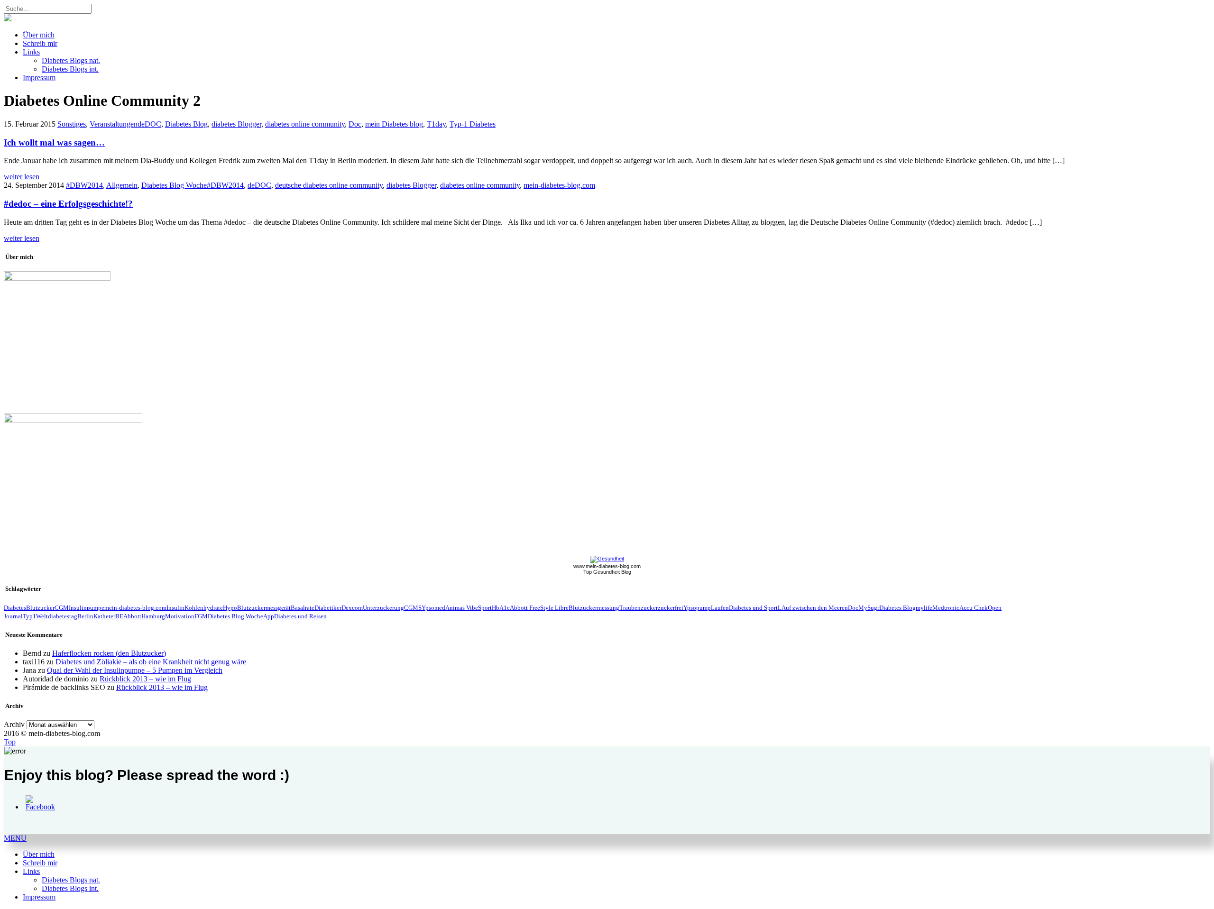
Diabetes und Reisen (300, 616)
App (268, 616)
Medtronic (945, 607)
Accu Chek (973, 607)
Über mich (39, 35)
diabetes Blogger (236, 124)
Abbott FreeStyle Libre (539, 607)
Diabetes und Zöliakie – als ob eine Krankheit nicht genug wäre (150, 662)
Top (10, 742)
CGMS (413, 607)
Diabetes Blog (186, 124)
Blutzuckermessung (594, 607)
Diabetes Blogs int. (70, 69)
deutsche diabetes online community (329, 185)
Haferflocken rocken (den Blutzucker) (109, 653)
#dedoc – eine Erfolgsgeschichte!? (68, 204)
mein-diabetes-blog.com (559, 185)
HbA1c (501, 607)
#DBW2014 (84, 185)
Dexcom (352, 607)
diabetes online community (305, 124)
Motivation (179, 616)
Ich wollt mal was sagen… (54, 142)
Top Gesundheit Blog (607, 572)
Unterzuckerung (383, 607)
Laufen (720, 607)
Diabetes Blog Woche (174, 185)
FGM (201, 616)
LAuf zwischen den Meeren (813, 607)
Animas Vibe (461, 607)
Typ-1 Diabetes (473, 124)
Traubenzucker (638, 607)
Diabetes (15, 607)
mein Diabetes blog (394, 124)
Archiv (14, 724)
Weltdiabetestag (56, 616)
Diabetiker (327, 607)
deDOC (149, 124)
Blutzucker (40, 607)
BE (119, 616)
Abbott (132, 616)
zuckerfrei (670, 607)
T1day (436, 124)
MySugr (868, 607)
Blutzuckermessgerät (264, 607)
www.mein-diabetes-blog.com (607, 566)
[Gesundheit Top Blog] (607, 558)
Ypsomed (433, 607)
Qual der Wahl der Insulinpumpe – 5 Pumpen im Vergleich (134, 670)
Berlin (85, 616)
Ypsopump (697, 607)
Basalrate (302, 607)
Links (31, 52)
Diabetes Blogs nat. (71, 60)
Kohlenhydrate (203, 607)
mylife (924, 607)
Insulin (175, 607)
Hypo (230, 607)
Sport (485, 607)
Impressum (39, 77)
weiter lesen (21, 177)
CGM (62, 607)
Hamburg (153, 616)
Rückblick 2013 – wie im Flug (145, 679)
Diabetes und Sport (753, 607)
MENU (15, 838)
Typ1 (29, 616)
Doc (355, 124)
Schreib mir (40, 43)
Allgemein (122, 185)
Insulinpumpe (86, 607)
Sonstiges (71, 124)
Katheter (104, 616)
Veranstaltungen (114, 124)
